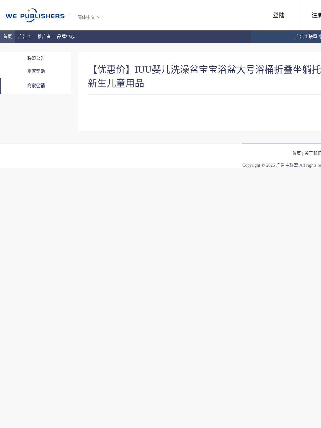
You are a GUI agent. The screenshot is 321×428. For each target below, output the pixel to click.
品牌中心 (66, 36)
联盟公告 (36, 58)
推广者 (44, 36)
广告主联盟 (287, 165)
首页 (7, 36)
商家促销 (36, 85)
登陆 (278, 15)
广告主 (24, 36)
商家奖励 (36, 71)
